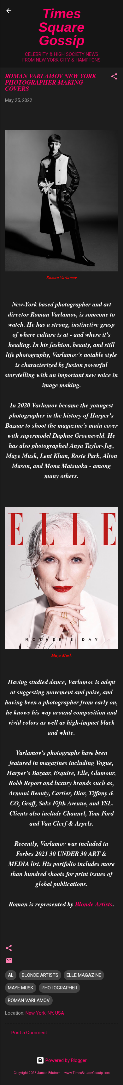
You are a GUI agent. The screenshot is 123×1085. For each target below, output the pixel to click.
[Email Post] (9, 962)
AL (11, 975)
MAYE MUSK (20, 988)
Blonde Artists (94, 903)
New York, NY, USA (45, 1013)
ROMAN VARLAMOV (29, 1000)
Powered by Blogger (65, 1060)
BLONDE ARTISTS (40, 975)
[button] (114, 77)
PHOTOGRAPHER (59, 988)
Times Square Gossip (61, 27)
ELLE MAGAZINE (84, 975)
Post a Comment (29, 1032)
